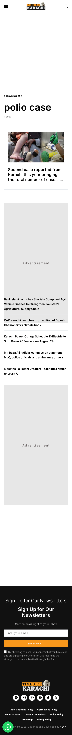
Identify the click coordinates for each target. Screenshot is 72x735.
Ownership (27, 719)
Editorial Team (12, 714)
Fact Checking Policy (22, 709)
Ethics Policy (56, 714)
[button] (6, 6)
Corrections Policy (47, 709)
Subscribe (34, 643)
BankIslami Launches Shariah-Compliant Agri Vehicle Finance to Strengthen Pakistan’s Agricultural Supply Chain (35, 303)
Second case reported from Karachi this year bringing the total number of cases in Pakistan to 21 (35, 177)
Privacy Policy (44, 719)
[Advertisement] (36, 52)
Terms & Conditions (35, 714)
